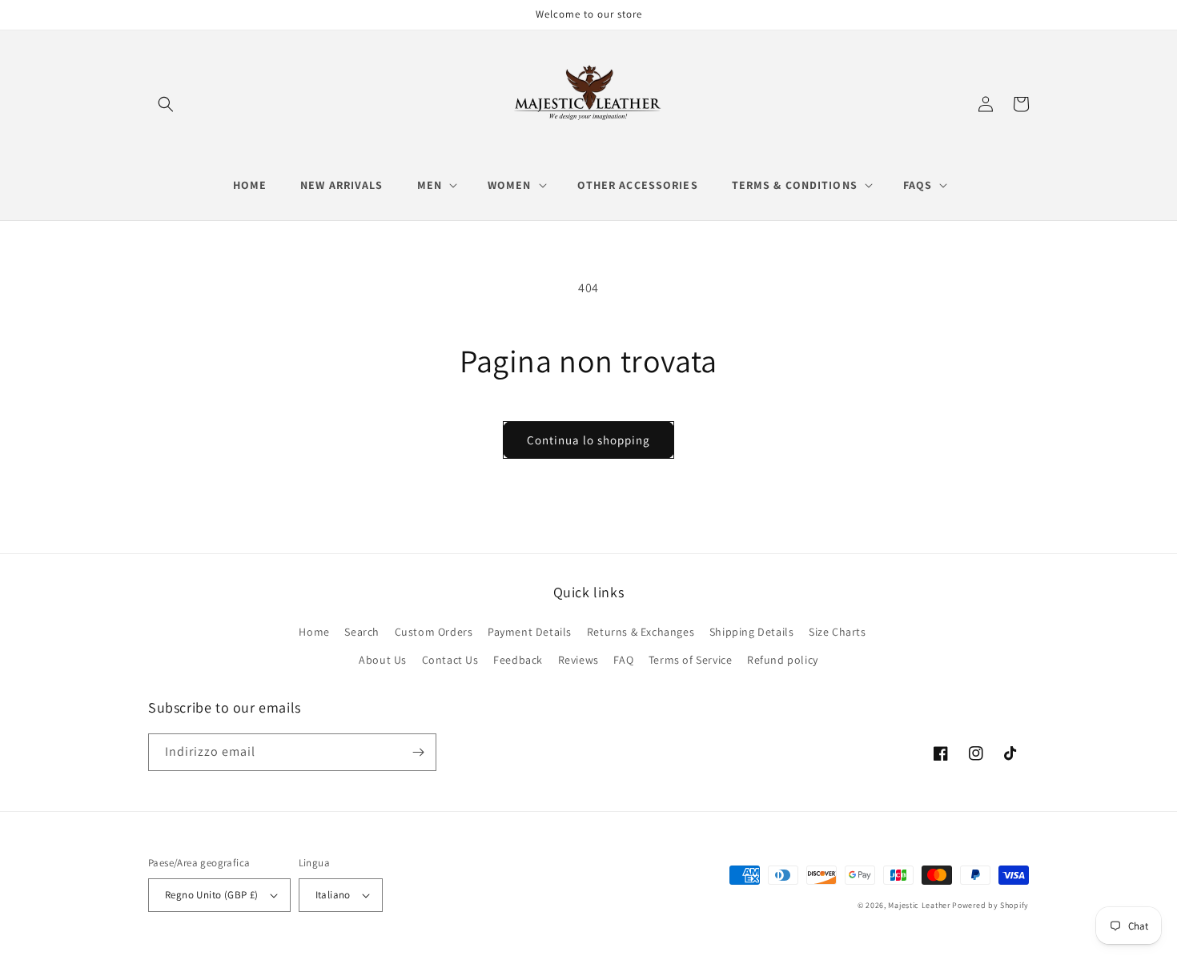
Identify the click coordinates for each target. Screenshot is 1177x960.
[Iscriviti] (418, 752)
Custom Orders (434, 632)
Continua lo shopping (588, 440)
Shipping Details (751, 632)
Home (314, 632)
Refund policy (782, 660)
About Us (383, 660)
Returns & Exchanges (640, 632)
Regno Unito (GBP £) (212, 895)
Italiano (333, 895)
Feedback (518, 660)
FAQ (623, 660)
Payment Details (530, 632)
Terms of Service (691, 660)
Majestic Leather (919, 905)
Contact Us (450, 660)
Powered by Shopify (990, 905)
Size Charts (837, 632)
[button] (165, 104)
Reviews (578, 660)
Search (362, 632)
